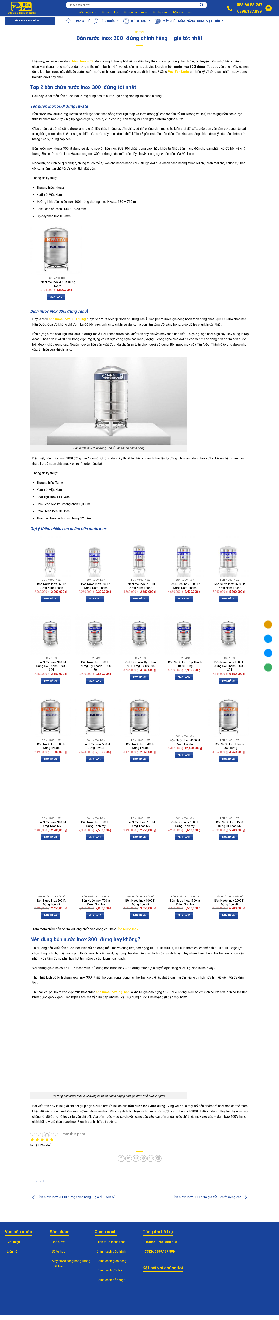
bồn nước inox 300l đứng (67, 319)
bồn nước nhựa (110, 12)
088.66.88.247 (249, 4)
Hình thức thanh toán (111, 1242)
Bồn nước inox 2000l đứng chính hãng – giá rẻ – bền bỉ (76, 1197)
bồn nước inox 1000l (135, 12)
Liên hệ (12, 1251)
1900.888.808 (167, 1242)
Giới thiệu (13, 1242)
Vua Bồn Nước (178, 72)
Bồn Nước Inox (127, 929)
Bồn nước (107, 20)
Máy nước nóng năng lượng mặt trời (191, 20)
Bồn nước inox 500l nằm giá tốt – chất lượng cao (207, 1197)
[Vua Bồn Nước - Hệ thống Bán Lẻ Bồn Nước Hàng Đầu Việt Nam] (22, 8)
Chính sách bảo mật (111, 1280)
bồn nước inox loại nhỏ (112, 992)
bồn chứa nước (83, 61)
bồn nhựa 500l (160, 12)
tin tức (139, 32)
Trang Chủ (82, 20)
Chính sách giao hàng (111, 1261)
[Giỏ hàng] (268, 8)
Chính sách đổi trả (109, 1270)
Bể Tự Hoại (138, 20)
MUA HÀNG (56, 296)
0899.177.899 (249, 11)
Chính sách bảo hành (111, 1251)
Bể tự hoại (59, 1251)
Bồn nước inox (88, 12)
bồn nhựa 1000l (182, 12)
